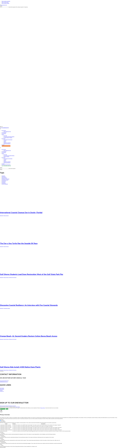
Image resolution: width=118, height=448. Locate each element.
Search (1, 6)
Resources (3, 138)
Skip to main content (5, 2)
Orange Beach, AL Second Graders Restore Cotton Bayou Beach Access (28, 336)
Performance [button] (2, 435)
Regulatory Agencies (7, 142)
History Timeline (6, 156)
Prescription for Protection (8, 139)
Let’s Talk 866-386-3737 (6, 165)
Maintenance (4, 176)
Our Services (4, 133)
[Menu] (0, 128)
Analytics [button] (1, 438)
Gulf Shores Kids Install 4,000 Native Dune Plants (20, 367)
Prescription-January (5, 179)
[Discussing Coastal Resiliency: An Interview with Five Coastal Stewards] (16, 302)
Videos (5, 141)
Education (3, 175)
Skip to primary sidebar (5, 3)
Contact (3, 144)
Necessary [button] (1, 419)
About (3, 134)
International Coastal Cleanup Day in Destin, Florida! (21, 212)
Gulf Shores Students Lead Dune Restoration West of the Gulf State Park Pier (31, 274)
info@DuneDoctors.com (4, 381)
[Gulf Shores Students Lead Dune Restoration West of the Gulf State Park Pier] (16, 271)
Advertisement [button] (2, 441)
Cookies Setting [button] (2, 408)
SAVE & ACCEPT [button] (3, 447)
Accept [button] (7, 408)
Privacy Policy (17, 406)
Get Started (4, 130)
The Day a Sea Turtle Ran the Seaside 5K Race (19, 243)
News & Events (4, 177)
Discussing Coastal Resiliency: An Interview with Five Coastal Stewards (29, 305)
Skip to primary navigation (6, 1)
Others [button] (1, 444)
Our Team (5, 135)
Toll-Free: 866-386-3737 (4, 380)
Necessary (3, 420)
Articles (5, 140)
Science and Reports (7, 143)
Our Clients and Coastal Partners (9, 136)
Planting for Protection (5, 178)
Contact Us (2, 391)
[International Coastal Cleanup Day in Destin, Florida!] (16, 209)
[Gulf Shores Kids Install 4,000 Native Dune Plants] (16, 363)
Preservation (4, 180)
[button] (1, 126)
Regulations (4, 183)
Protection (3, 182)
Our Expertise (4, 132)
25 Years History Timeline (8, 137)
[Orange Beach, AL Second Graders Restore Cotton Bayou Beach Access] (16, 332)
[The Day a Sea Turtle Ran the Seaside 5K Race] (16, 240)
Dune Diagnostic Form (7, 131)
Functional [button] (1, 432)
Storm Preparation (5, 184)
